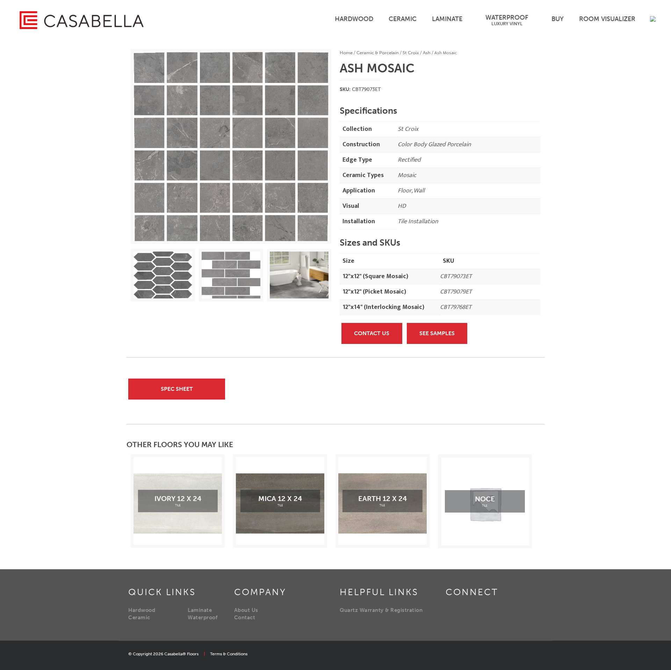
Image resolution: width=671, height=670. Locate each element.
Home (346, 52)
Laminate (200, 610)
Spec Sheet (177, 389)
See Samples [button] (437, 333)
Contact (244, 617)
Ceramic (139, 617)
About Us (246, 610)
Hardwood (141, 610)
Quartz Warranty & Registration (381, 610)
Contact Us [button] (371, 333)
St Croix (411, 52)
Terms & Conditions (228, 653)
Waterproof (202, 617)
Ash (427, 52)
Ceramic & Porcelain (377, 52)
